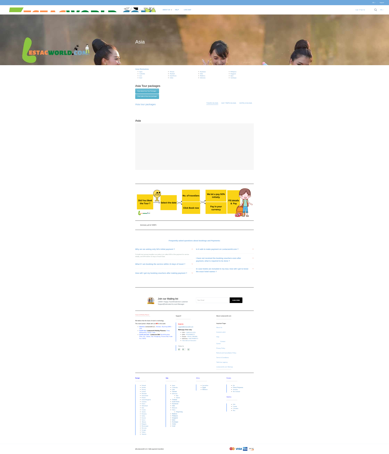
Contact (222, 341)
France (143, 403)
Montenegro (145, 426)
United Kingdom (146, 399)
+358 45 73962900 (192, 336)
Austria (144, 412)
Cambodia (142, 73)
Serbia (143, 416)
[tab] (147, 91)
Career (218, 343)
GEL (373, 2)
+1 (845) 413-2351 (190, 332)
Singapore (233, 73)
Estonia (144, 418)
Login (357, 10)
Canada (235, 406)
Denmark (144, 393)
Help (177, 10)
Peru (234, 410)
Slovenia (144, 428)
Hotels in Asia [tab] (245, 103)
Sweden (144, 387)
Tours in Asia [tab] (212, 103)
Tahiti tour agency (222, 362)
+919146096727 (190, 334)
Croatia (144, 410)
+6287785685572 (193, 338)
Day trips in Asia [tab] (228, 103)
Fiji (234, 385)
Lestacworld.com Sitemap (224, 367)
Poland (143, 397)
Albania (144, 422)
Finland (144, 385)
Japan (140, 71)
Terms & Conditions (222, 357)
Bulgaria (144, 424)
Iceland (144, 391)
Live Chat (187, 10)
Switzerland (145, 395)
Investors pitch (221, 332)
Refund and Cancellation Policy (226, 353)
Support (382, 2)
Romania (144, 414)
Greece (143, 420)
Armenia (144, 434)
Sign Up (362, 10)
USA (234, 404)
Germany (144, 401)
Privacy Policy (220, 348)
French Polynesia (238, 387)
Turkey (144, 432)
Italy (143, 407)
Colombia (235, 408)
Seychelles (205, 385)
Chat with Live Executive (189, 340)
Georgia (144, 430)
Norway (144, 389)
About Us (166, 10)
